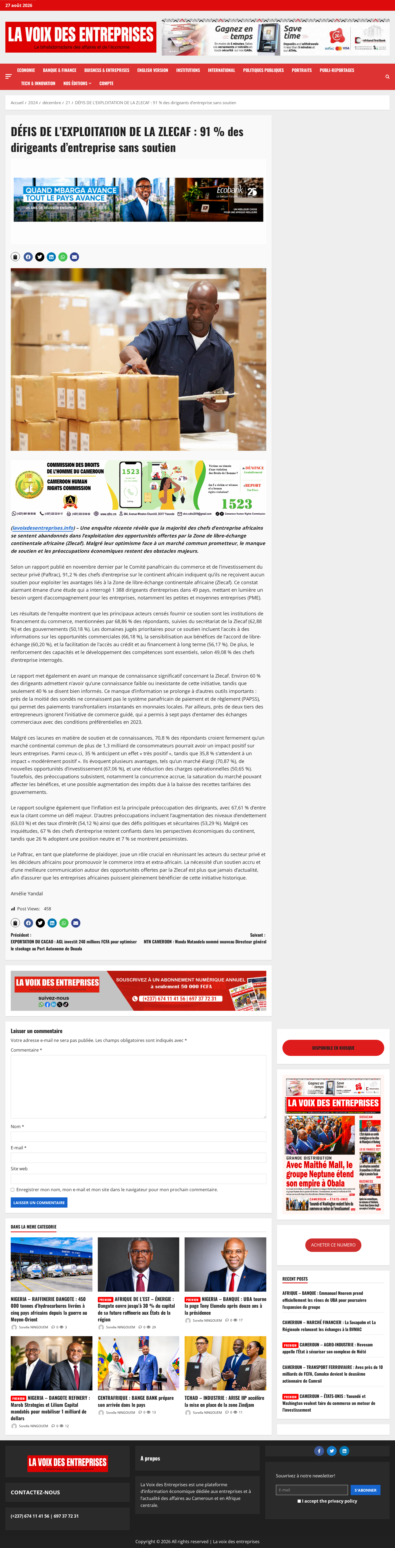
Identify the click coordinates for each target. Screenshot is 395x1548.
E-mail (19, 1148)
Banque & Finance (59, 70)
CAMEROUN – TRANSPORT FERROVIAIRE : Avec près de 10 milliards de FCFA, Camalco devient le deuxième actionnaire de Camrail (332, 1374)
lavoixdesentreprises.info (42, 528)
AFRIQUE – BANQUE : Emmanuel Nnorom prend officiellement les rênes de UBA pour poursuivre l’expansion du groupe (324, 1300)
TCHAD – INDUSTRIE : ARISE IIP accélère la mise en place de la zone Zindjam (224, 1401)
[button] (8, 76)
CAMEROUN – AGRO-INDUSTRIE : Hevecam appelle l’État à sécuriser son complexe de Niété (327, 1348)
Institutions (188, 70)
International (221, 70)
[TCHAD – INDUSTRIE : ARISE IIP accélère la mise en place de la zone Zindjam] (225, 1363)
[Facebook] (319, 1451)
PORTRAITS (302, 70)
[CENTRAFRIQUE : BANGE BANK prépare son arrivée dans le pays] (138, 1363)
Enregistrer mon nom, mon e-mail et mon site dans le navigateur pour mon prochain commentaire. (117, 1190)
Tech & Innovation (38, 83)
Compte (106, 83)
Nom (17, 1126)
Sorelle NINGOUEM (33, 1327)
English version (152, 70)
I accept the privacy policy (329, 1501)
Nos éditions (75, 83)
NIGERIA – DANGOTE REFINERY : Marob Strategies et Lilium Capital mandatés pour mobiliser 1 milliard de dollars (50, 1408)
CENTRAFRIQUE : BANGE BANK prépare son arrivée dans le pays (136, 1401)
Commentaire (26, 1050)
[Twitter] (332, 1451)
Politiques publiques (263, 70)
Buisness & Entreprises (106, 70)
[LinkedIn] (344, 1451)
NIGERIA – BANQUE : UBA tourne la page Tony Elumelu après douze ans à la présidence (225, 1305)
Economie (26, 70)
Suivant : (205, 938)
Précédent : (74, 942)
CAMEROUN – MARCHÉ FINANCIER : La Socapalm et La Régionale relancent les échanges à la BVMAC (329, 1325)
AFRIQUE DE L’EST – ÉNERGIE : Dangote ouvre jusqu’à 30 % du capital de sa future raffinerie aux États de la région (136, 1309)
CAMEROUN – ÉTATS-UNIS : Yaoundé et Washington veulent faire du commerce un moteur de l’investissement (328, 1403)
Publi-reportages (337, 70)
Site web (19, 1169)
